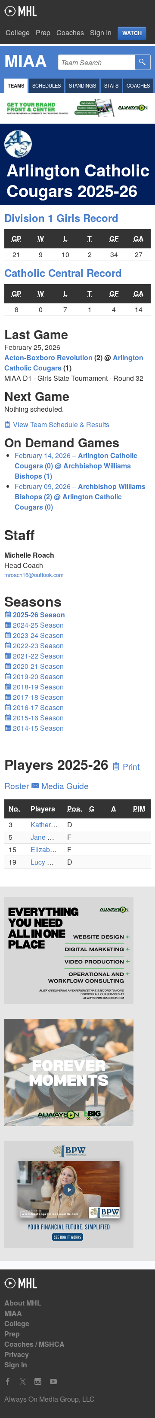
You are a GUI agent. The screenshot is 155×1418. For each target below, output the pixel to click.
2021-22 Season (37, 656)
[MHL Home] (20, 1285)
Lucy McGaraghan (59, 862)
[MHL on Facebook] (7, 1382)
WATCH (132, 33)
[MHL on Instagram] (37, 1382)
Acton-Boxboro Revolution (48, 357)
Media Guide (64, 785)
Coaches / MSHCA (34, 1344)
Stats (111, 85)
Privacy (16, 1354)
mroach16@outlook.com (34, 575)
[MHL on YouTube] (53, 1382)
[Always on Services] (77, 952)
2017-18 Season (37, 697)
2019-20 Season (37, 676)
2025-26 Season (38, 614)
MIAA (13, 1313)
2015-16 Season (37, 718)
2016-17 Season (37, 707)
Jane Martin (48, 837)
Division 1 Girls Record (61, 217)
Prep (43, 32)
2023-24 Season (37, 635)
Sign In (101, 32)
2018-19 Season (37, 687)
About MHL (22, 1303)
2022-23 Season (37, 645)
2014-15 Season (37, 728)
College (18, 32)
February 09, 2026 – (80, 496)
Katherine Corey (56, 824)
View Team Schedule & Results (60, 424)
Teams (16, 85)
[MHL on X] (23, 1382)
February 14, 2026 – (76, 465)
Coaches (70, 32)
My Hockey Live (20, 11)
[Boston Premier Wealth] (77, 1196)
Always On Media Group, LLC (49, 1399)
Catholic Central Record (63, 272)
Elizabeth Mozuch (58, 849)
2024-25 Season (37, 625)
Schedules (46, 85)
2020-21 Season (37, 666)
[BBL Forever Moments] (77, 1074)
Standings (82, 85)
